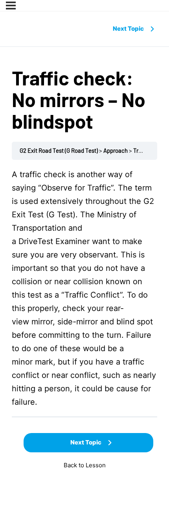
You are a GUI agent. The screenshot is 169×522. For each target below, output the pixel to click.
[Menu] (11, 5)
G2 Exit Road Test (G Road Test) (59, 150)
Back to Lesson (85, 465)
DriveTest (35, 241)
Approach (115, 150)
